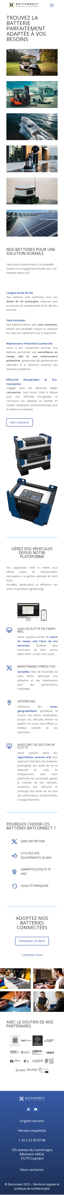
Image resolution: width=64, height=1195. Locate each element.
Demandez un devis (32, 941)
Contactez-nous (32, 955)
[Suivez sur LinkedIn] (28, 1109)
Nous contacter (32, 1169)
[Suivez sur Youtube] (35, 1109)
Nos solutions (19, 422)
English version (32, 1121)
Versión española (32, 1130)
